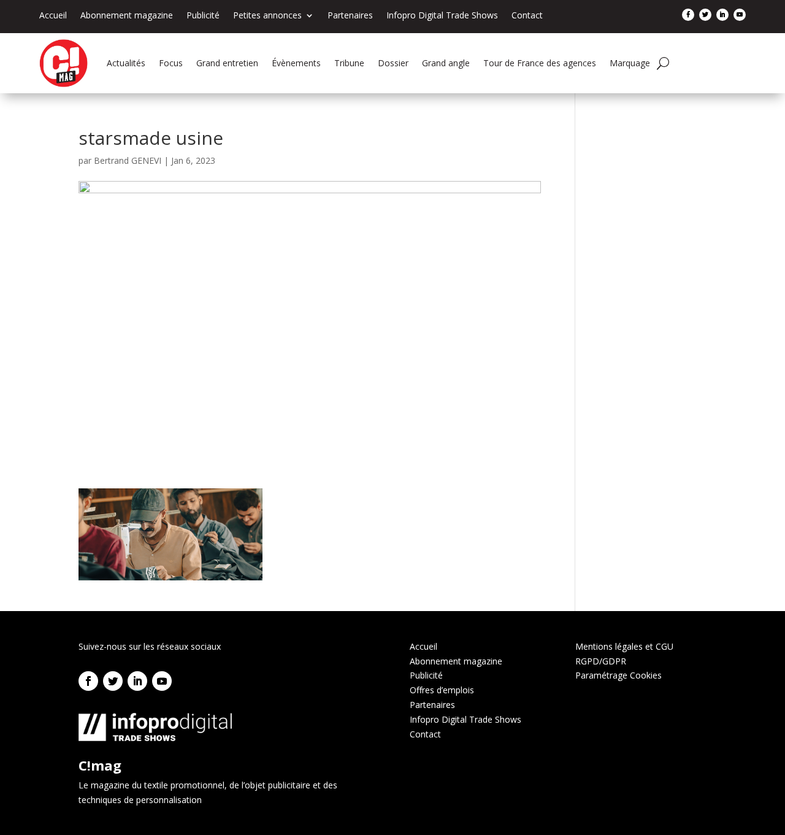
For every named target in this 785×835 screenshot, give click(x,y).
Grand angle (446, 63)
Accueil (53, 16)
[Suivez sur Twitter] (705, 15)
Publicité (203, 16)
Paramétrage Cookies (618, 675)
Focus (171, 63)
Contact (527, 16)
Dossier (393, 63)
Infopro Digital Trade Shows (442, 16)
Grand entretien (227, 63)
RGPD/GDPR (600, 661)
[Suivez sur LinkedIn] (722, 15)
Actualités (126, 63)
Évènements (296, 63)
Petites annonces (267, 16)
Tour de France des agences (539, 63)
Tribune (349, 63)
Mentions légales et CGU (624, 646)
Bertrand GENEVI (127, 160)
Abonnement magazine (126, 16)
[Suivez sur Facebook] (688, 15)
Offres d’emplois (442, 690)
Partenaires (350, 16)
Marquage (630, 63)
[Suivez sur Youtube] (739, 15)
